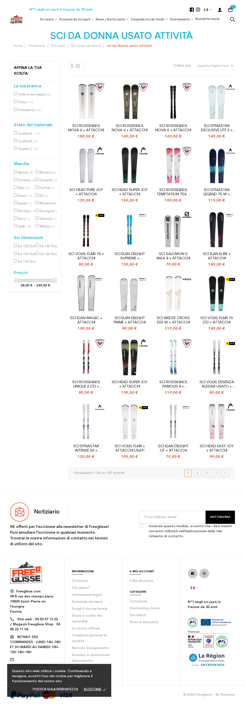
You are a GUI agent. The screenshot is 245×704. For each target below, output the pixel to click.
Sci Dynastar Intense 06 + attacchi (86, 448)
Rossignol (49, 211)
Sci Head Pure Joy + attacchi (86, 192)
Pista (25, 102)
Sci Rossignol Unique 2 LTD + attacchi (86, 384)
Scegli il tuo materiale (89, 609)
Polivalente (29, 110)
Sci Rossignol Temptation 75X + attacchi (173, 192)
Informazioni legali (86, 595)
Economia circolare (87, 602)
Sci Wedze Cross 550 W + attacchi (173, 320)
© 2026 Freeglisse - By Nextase (209, 695)
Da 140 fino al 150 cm (49, 246)
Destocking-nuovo (145, 608)
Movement (49, 203)
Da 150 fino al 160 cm (28, 254)
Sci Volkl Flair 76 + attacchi (86, 256)
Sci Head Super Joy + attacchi (130, 192)
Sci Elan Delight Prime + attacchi (130, 320)
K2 (43, 196)
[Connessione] (219, 9)
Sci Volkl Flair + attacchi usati (130, 448)
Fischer (47, 188)
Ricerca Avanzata (144, 622)
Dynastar (49, 180)
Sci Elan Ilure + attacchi (217, 256)
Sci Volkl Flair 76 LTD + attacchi (216, 320)
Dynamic (26, 180)
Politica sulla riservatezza (55, 689)
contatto (80, 581)
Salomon (49, 219)
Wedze (47, 226)
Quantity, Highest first (216, 66)
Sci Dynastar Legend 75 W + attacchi (217, 192)
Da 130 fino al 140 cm (28, 246)
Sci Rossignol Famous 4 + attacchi (173, 384)
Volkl (24, 226)
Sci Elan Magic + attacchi (86, 320)
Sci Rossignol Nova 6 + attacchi (86, 128)
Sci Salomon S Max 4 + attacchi (173, 256)
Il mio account (141, 581)
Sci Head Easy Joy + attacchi (217, 448)
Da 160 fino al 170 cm (49, 254)
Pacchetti (138, 615)
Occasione (138, 601)
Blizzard (47, 172)
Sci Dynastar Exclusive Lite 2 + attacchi (217, 128)
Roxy (24, 219)
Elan (24, 188)
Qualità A (29, 134)
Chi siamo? (80, 588)
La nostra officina (86, 628)
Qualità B (28, 141)
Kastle (25, 203)
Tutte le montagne (34, 94)
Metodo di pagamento (90, 648)
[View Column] (78, 66)
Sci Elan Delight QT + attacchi (173, 448)
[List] (72, 66)
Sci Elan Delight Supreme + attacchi (130, 256)
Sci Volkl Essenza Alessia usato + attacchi (217, 384)
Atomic (25, 172)
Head (25, 196)
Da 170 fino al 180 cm (28, 262)
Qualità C (28, 149)
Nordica (27, 211)
